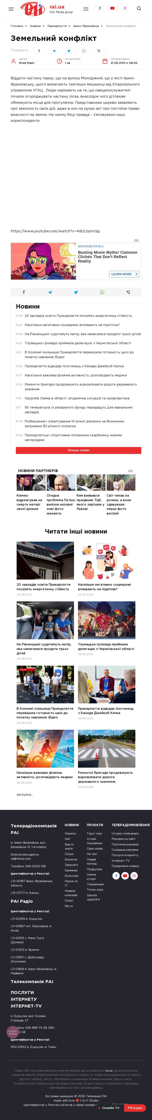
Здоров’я (71, 865)
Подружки (94, 869)
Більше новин (78, 450)
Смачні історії (91, 876)
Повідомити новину (125, 866)
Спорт (69, 900)
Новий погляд (92, 861)
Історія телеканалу (125, 833)
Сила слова (95, 848)
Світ (67, 839)
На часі (92, 854)
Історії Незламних (94, 841)
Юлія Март (27, 61)
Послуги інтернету (125, 855)
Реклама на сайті (123, 839)
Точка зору (95, 889)
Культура (71, 876)
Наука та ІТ (71, 883)
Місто (69, 906)
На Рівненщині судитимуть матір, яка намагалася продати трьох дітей (44, 649)
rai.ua (57, 7)
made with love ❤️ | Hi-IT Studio (76, 1100)
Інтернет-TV (121, 860)
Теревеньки (95, 884)
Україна (70, 833)
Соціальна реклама (125, 850)
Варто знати (69, 846)
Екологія (71, 859)
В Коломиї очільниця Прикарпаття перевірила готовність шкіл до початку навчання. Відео (45, 713)
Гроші (69, 854)
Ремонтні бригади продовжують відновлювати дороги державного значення (105, 777)
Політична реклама (125, 844)
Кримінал (71, 870)
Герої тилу (94, 833)
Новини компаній (71, 893)
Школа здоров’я (93, 897)
